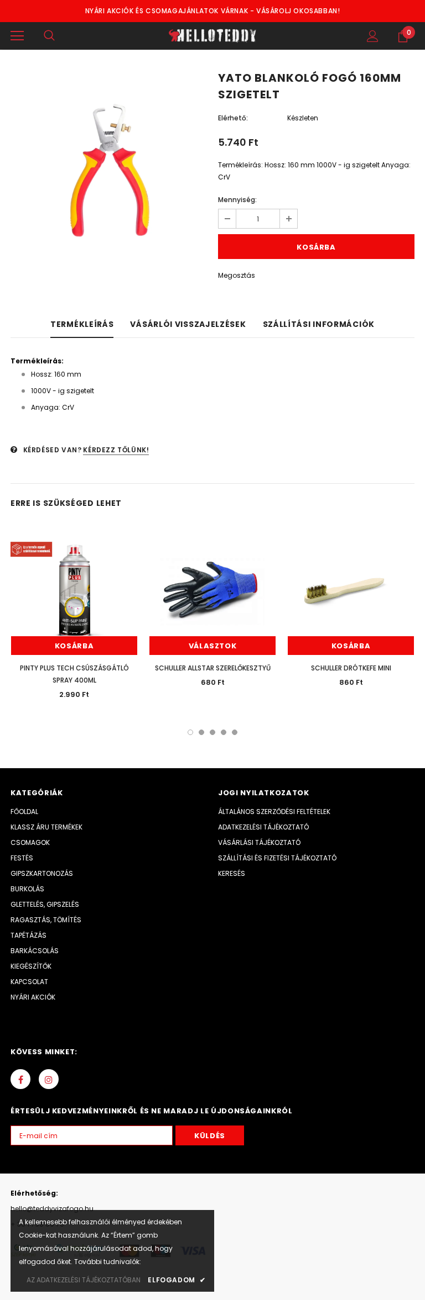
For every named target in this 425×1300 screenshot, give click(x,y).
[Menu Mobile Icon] (17, 36)
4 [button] (223, 732)
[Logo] (212, 36)
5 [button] (234, 732)
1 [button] (190, 732)
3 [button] (212, 732)
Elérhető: (233, 118)
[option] (109, 171)
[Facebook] (20, 1079)
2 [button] (201, 732)
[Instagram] (49, 1079)
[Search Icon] (49, 35)
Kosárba (74, 646)
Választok (213, 646)
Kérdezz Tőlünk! (116, 450)
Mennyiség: (237, 199)
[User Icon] (373, 36)
